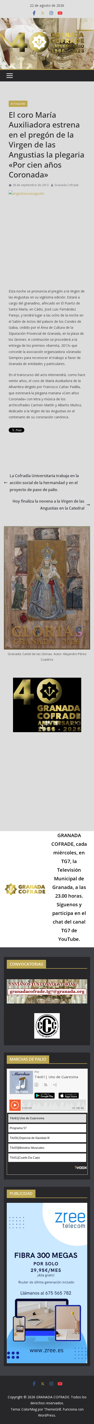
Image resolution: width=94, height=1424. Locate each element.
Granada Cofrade (66, 185)
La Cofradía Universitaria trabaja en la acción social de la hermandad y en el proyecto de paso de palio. (44, 482)
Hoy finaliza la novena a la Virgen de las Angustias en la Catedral (48, 505)
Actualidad (18, 103)
